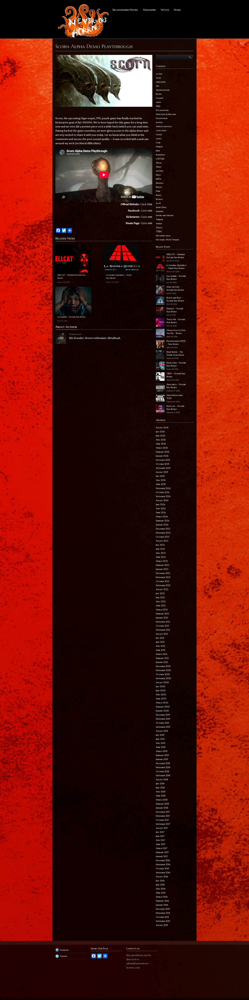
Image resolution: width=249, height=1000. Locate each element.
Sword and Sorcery (164, 215)
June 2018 (160, 787)
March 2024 (162, 516)
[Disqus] (103, 382)
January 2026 (162, 456)
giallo (159, 138)
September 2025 (163, 468)
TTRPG (159, 231)
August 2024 (162, 500)
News (158, 175)
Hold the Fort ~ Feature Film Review (175, 288)
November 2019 (163, 719)
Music (159, 167)
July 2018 (160, 783)
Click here (146, 210)
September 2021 (163, 630)
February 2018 (162, 804)
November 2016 (163, 864)
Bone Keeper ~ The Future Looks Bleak (175, 353)
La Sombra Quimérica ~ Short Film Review (119, 276)
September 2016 (163, 872)
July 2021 (160, 638)
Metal (159, 163)
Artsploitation (162, 90)
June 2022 (160, 597)
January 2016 (162, 905)
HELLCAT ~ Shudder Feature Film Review (71, 276)
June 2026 (160, 435)
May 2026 (161, 439)
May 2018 (160, 791)
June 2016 (160, 884)
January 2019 (162, 759)
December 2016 (163, 860)
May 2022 (160, 601)
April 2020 (161, 698)
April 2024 (161, 512)
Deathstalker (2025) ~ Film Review (176, 342)
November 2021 (163, 621)
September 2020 (163, 678)
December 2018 (163, 763)
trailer (159, 223)
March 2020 (162, 702)
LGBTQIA (160, 158)
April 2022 (161, 605)
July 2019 (160, 735)
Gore (158, 142)
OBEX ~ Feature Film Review (176, 375)
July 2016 (160, 880)
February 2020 (163, 706)
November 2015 (163, 913)
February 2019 (162, 755)
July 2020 (160, 686)
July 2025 (160, 476)
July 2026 (160, 431)
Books (159, 94)
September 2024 (163, 496)
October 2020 (163, 674)
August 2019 (162, 731)
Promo (159, 187)
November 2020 (163, 670)
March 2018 (161, 799)
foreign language (164, 126)
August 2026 (162, 427)
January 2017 (162, 856)
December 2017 (163, 812)
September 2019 (163, 727)
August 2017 (162, 828)
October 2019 (162, 723)
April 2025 (161, 484)
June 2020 (161, 690)
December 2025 (163, 460)
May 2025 (160, 480)
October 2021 (162, 626)
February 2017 (162, 852)
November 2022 (163, 577)
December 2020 (163, 666)
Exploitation (161, 118)
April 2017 (160, 844)
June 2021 (160, 642)
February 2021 (162, 658)
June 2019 (160, 739)
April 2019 (160, 747)
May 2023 (161, 553)
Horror (159, 146)
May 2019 (160, 743)
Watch (165, 9)
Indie (158, 150)
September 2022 (163, 585)
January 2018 (162, 808)
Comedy (159, 98)
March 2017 (161, 848)
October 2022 (162, 581)
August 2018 (162, 779)
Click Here (146, 204)
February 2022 (162, 613)
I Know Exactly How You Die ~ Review (176, 332)
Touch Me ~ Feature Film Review (176, 321)
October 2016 (162, 868)
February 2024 (162, 520)
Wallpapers (149, 9)
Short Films (161, 207)
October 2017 (162, 820)
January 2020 (162, 710)
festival (159, 122)
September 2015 (163, 921)
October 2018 (162, 771)
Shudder (159, 211)
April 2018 (160, 795)
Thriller (159, 219)
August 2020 (162, 682)
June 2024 (160, 504)
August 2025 (162, 472)
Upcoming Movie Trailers (167, 239)
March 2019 (161, 751)
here (145, 126)
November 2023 (163, 532)
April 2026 (161, 444)
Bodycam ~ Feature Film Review (175, 407)
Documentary (162, 110)
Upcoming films (163, 235)
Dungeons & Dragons (166, 114)
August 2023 (162, 541)
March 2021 (161, 654)
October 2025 (162, 464)
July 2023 (160, 545)
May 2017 (160, 840)
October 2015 (162, 917)
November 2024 (163, 488)
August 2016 (162, 876)
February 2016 (162, 901)
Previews (159, 183)
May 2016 (160, 888)
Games (159, 134)
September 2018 (163, 775)
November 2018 (163, 767)
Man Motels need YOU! (175, 397)
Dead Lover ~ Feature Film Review (176, 364)
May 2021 (160, 646)
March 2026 (162, 448)
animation (160, 82)
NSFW (158, 179)
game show (161, 130)
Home (177, 9)
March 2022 (162, 609)
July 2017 (160, 832)
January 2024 (162, 524)
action (159, 74)
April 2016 (161, 893)
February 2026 (162, 452)
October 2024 (162, 492)
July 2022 (160, 593)
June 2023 (160, 549)
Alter (158, 78)
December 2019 (163, 715)
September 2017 (163, 824)
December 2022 (163, 573)
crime (158, 102)
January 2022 (162, 617)
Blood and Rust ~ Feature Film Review (175, 299)
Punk (158, 191)
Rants (158, 195)
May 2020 (161, 694)
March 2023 (162, 561)
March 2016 (162, 897)
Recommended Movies (125, 9)
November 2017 (163, 816)
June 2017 (160, 836)
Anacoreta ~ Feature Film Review (176, 386)
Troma (159, 227)
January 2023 (162, 569)
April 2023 (161, 557)
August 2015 (162, 925)
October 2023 (162, 537)
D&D (158, 106)
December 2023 (163, 528)
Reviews (159, 199)
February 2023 (162, 565)
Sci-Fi (158, 203)
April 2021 (160, 650)
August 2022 (162, 589)
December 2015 (163, 909)
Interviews (160, 154)
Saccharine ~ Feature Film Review (71, 317)
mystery (159, 171)
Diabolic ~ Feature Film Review (175, 310)
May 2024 (161, 508)
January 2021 (162, 662)
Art (157, 86)
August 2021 (162, 634)
